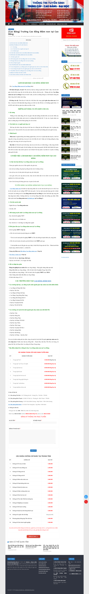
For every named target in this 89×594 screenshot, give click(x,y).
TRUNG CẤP (13, 24)
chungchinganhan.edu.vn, (44, 569)
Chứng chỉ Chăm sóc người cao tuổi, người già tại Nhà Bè (76, 142)
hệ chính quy (30, 198)
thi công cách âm (65, 257)
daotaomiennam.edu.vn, (44, 567)
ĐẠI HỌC (27, 24)
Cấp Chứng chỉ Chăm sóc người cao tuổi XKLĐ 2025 (76, 120)
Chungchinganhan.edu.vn (13, 562)
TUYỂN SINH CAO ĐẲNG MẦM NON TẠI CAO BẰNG (20, 54)
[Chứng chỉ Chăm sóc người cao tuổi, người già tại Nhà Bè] (65, 140)
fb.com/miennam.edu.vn (74, 567)
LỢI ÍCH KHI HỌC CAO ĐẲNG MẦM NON (18, 43)
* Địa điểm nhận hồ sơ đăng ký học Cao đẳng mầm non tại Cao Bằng (25, 70)
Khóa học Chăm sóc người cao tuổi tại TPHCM (76, 135)
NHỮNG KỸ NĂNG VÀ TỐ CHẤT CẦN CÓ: (18, 45)
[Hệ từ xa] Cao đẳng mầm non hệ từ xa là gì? (33, 546)
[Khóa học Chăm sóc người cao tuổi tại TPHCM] (65, 133)
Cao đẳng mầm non (15, 188)
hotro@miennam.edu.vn (75, 565)
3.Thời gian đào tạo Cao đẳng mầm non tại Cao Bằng (21, 60)
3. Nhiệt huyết (15, 51)
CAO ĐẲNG (21, 24)
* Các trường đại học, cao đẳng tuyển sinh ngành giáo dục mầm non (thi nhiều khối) (28, 66)
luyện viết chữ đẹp (43, 562)
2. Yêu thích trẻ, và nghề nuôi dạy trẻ (20, 49)
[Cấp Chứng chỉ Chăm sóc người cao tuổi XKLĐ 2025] (65, 118)
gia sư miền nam (42, 563)
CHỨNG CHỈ (34, 24)
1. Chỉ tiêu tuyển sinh (14, 56)
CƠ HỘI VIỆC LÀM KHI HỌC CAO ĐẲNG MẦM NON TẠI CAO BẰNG (24, 53)
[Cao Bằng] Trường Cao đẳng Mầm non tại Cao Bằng (31, 36)
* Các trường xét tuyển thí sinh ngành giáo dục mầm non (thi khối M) (25, 68)
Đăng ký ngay (33, 536)
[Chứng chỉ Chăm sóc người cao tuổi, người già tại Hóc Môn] (65, 147)
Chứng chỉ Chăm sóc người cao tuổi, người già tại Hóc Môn (76, 149)
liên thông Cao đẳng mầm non (29, 251)
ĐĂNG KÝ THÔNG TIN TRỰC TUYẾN (17, 72)
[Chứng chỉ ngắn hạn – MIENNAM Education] (44, 0)
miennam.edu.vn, (42, 565)
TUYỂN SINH (42, 24)
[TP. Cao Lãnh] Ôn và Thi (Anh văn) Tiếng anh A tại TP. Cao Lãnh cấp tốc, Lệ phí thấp (51, 547)
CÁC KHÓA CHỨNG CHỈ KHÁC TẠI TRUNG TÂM (20, 74)
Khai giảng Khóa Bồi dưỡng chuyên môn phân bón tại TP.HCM (71, 112)
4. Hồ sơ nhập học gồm (14, 62)
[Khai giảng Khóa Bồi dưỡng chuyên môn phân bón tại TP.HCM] (71, 98)
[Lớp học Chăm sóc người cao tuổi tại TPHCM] (65, 126)
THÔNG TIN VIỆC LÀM (51, 24)
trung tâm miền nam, (43, 571)
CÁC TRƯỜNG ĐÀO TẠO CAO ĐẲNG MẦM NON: (20, 64)
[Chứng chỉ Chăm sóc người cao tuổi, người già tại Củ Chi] (65, 154)
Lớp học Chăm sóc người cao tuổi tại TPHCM (76, 128)
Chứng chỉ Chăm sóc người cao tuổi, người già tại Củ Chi (76, 157)
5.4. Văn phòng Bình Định (15, 404)
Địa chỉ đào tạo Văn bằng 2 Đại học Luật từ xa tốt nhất (16, 547)
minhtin (19, 36)
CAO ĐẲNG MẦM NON (42, 281)
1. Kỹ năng (14, 47)
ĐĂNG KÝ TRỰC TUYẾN (62, 24)
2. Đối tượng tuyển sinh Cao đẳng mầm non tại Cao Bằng (22, 58)
